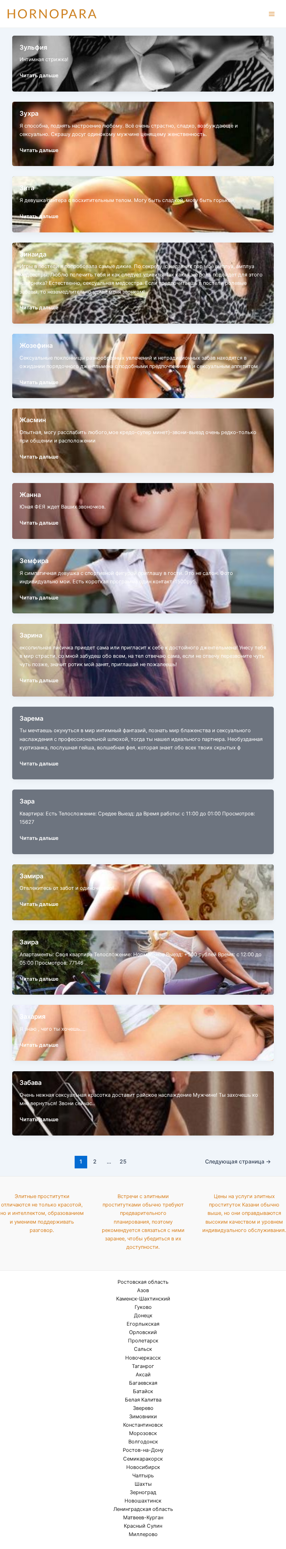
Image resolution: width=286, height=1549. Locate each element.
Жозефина (36, 345)
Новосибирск (143, 1467)
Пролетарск (143, 1341)
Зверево (143, 1408)
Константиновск (143, 1425)
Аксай (143, 1374)
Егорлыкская (143, 1324)
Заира (29, 942)
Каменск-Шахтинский (143, 1299)
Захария (32, 1016)
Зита (27, 188)
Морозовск (143, 1433)
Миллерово (143, 1534)
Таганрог (143, 1366)
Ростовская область (143, 1282)
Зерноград (143, 1492)
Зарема (31, 718)
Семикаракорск (143, 1459)
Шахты (143, 1484)
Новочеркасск (143, 1358)
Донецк (143, 1315)
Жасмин (33, 420)
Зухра (29, 113)
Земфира (34, 560)
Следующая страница (238, 1161)
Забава (31, 1082)
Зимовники (143, 1416)
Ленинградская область (143, 1509)
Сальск (143, 1349)
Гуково (143, 1307)
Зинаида (33, 254)
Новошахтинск (143, 1501)
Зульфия (33, 47)
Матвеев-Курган (143, 1517)
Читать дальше (39, 75)
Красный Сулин (143, 1526)
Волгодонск (143, 1442)
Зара (27, 801)
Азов (143, 1290)
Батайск (143, 1391)
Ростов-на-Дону (143, 1450)
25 (123, 1161)
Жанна (30, 494)
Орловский (143, 1332)
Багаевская (143, 1383)
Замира (31, 876)
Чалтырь (143, 1475)
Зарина (31, 635)
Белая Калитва (143, 1400)
